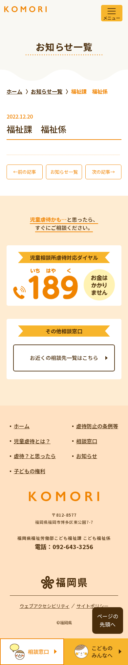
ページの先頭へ (107, 620)
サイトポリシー (92, 606)
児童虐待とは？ (32, 441)
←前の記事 (24, 171)
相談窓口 (86, 441)
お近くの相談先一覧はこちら (64, 358)
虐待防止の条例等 (97, 426)
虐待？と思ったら (35, 456)
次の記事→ (103, 171)
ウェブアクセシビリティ (45, 606)
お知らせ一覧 (64, 171)
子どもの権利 (29, 471)
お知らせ (86, 456)
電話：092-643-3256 (64, 546)
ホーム (22, 426)
